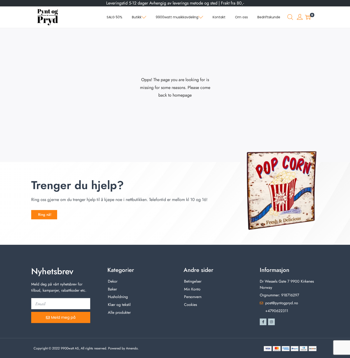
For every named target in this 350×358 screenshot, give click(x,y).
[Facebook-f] (263, 322)
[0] (308, 17)
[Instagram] (271, 322)
